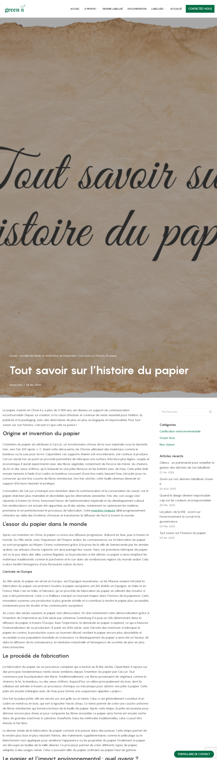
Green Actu (16, 385)
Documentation (136, 8)
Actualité (176, 8)
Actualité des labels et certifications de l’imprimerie (47, 355)
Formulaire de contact (194, 754)
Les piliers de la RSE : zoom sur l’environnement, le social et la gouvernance (180, 517)
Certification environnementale (180, 431)
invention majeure (103, 510)
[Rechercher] (210, 412)
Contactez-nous (200, 8)
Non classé (167, 444)
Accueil (75, 8)
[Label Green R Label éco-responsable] (16, 9)
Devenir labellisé (113, 8)
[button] (97, 8)
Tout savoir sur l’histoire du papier (183, 533)
